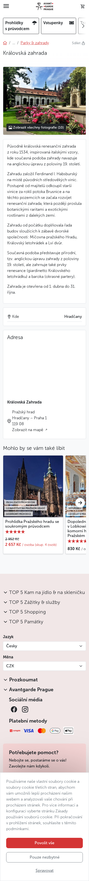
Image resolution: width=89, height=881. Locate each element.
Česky (11, 646)
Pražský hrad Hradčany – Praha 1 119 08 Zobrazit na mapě (29, 421)
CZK (10, 666)
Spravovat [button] (45, 870)
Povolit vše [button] (44, 843)
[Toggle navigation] (6, 6)
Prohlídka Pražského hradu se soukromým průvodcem (32, 524)
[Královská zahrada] (44, 100)
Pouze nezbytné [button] (45, 857)
